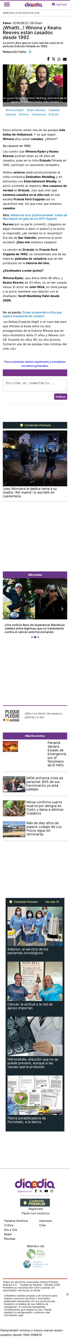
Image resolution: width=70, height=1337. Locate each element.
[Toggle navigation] (7, 4)
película (11, 114)
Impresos (45, 1221)
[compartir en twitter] (53, 59)
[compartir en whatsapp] (59, 59)
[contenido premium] (35, 1202)
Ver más (50, 901)
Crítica (8, 1225)
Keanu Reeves (36, 110)
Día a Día (10, 1230)
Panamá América (16, 1221)
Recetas (9, 1238)
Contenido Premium (37, 425)
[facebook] (36, 1191)
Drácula (54, 114)
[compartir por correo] (65, 59)
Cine (42, 1225)
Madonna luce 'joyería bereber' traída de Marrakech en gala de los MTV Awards (35, 216)
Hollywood (39, 114)
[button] (8, 609)
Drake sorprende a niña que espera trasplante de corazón (32, 314)
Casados (54, 110)
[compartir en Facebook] (48, 59)
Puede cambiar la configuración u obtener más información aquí (28, 1312)
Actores (24, 114)
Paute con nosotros (35, 1213)
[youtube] (46, 1191)
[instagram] (51, 1191)
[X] (40, 1191)
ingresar (61, 4)
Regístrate (36, 1209)
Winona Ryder (15, 110)
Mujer (8, 1234)
